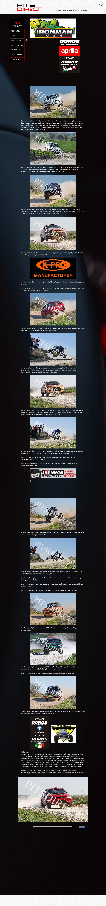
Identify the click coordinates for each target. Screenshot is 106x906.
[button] (64, 10)
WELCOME (15, 31)
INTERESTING (17, 45)
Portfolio (15, 50)
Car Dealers (16, 54)
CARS (13, 36)
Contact (15, 59)
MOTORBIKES (16, 40)
